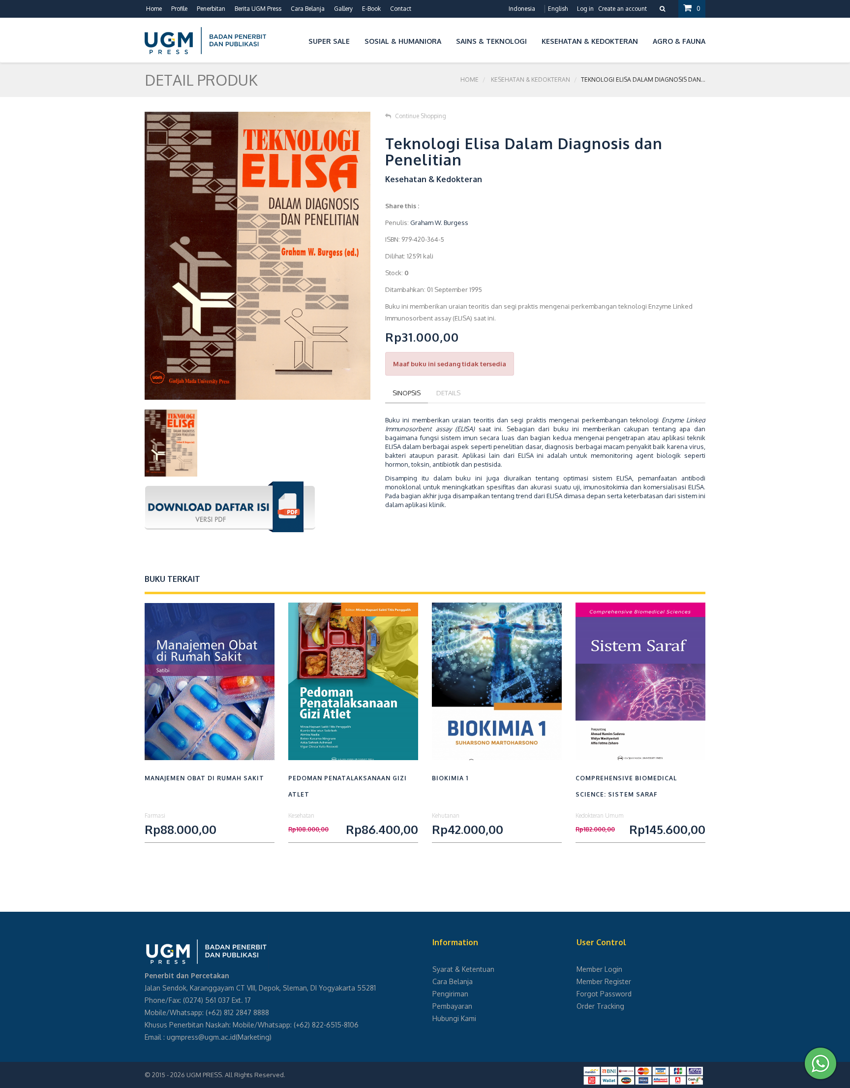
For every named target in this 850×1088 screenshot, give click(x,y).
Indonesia (522, 8)
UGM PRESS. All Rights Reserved (235, 1075)
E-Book (371, 8)
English (558, 8)
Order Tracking (600, 1006)
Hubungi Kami (454, 1018)
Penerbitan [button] (211, 8)
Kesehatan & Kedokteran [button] (590, 41)
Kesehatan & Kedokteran (530, 79)
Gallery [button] (343, 8)
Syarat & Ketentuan (463, 969)
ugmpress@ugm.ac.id (201, 1037)
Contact (400, 8)
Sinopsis (407, 393)
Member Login (599, 969)
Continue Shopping (420, 116)
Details (448, 393)
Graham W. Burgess (439, 222)
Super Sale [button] (329, 41)
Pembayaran (452, 1006)
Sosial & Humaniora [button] (402, 41)
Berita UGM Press (258, 8)
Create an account (622, 8)
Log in (585, 8)
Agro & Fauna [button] (679, 41)
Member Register (604, 981)
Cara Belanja (308, 8)
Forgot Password (604, 994)
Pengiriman (450, 994)
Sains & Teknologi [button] (491, 41)
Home (154, 8)
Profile (179, 8)
